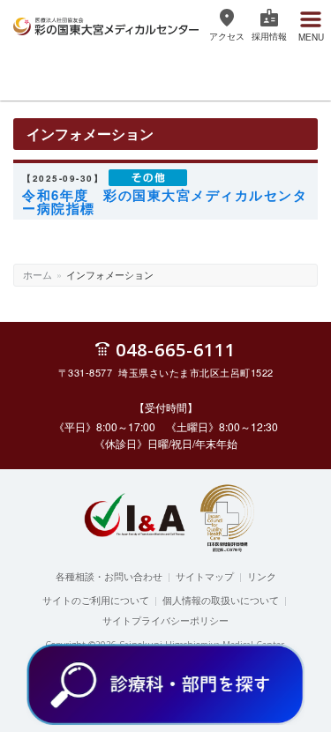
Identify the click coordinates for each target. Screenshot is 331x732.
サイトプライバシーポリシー (165, 620)
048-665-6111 (176, 349)
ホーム (37, 274)
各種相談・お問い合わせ (109, 576)
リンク (261, 576)
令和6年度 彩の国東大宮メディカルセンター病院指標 (164, 201)
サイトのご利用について (95, 600)
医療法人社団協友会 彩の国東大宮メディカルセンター (106, 24)
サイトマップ (205, 576)
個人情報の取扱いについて (220, 600)
